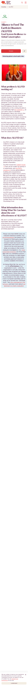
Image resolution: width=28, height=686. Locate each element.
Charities (3, 7)
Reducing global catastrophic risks (13, 56)
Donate (11, 51)
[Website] (24, 51)
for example (19, 109)
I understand (14, 683)
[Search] (22, 2)
